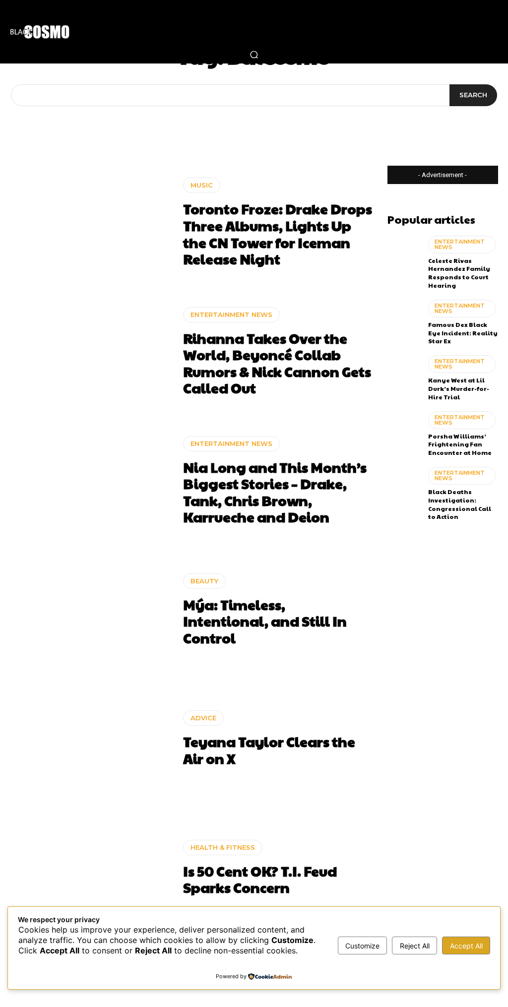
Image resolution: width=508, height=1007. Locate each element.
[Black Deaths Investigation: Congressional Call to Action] (404, 486)
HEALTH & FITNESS (222, 847)
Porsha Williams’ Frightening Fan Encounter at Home (460, 444)
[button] (254, 54)
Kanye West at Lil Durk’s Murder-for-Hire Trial (458, 388)
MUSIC (201, 185)
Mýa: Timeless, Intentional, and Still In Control (265, 621)
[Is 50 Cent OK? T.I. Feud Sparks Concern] (91, 868)
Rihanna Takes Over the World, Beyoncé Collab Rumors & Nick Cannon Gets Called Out (277, 363)
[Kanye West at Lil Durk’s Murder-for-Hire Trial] (404, 375)
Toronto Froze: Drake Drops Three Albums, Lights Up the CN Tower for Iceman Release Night (277, 233)
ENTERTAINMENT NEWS (231, 314)
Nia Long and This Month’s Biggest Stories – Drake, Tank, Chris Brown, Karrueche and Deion (275, 492)
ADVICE (203, 718)
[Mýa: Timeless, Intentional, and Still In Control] (91, 610)
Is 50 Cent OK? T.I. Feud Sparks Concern (260, 879)
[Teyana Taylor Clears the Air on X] (91, 739)
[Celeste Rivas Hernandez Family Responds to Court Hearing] (404, 255)
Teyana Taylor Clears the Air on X (269, 750)
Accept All (466, 946)
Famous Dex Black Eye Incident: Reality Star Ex (463, 332)
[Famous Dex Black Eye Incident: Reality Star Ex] (404, 319)
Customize (362, 946)
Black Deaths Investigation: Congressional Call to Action (459, 504)
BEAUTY (204, 581)
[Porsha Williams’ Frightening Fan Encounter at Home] (404, 431)
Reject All (415, 946)
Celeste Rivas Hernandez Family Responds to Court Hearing (459, 272)
